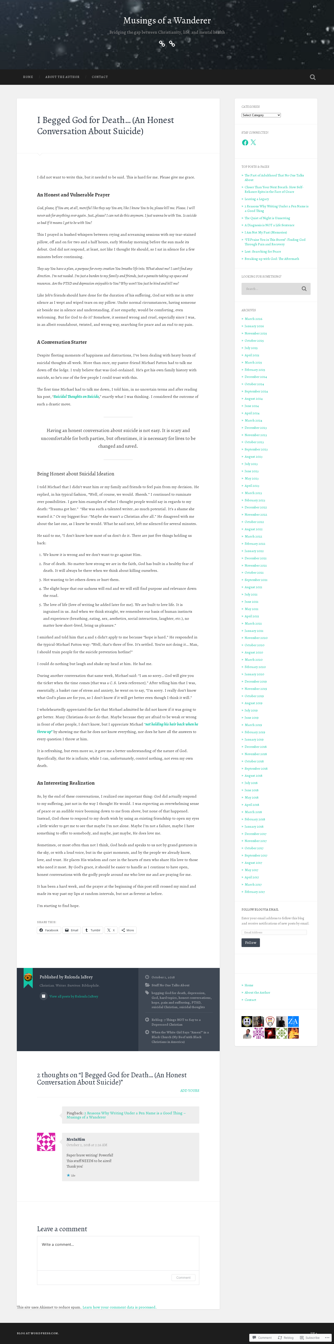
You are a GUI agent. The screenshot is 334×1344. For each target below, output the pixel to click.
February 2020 (255, 666)
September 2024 (256, 391)
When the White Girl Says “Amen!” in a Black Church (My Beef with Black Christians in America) (180, 1037)
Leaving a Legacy (257, 198)
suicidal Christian (164, 1007)
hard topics (168, 997)
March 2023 (253, 492)
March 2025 (253, 362)
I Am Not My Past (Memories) (266, 232)
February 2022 (255, 543)
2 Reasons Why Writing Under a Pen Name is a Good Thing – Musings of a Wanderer (126, 1115)
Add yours (189, 1090)
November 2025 (256, 333)
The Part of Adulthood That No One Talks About (274, 177)
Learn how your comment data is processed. (119, 1307)
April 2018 (252, 804)
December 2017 (255, 833)
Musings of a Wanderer (167, 20)
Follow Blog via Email (260, 909)
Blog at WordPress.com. (38, 1333)
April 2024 (252, 413)
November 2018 (256, 753)
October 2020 (254, 645)
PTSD (196, 1002)
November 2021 (256, 565)
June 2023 (252, 471)
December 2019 (256, 681)
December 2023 (256, 427)
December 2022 (256, 507)
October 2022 (254, 521)
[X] (253, 142)
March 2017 (253, 884)
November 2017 (256, 840)
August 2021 (253, 587)
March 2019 (253, 724)
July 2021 (251, 594)
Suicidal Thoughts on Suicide (76, 396)
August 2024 (254, 398)
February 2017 (255, 891)
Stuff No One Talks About (170, 985)
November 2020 (256, 637)
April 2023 (252, 485)
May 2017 (251, 869)
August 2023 (253, 456)
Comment (183, 1277)
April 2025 (252, 355)
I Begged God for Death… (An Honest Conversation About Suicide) (105, 125)
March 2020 (254, 659)
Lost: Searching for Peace (263, 251)
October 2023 (254, 442)
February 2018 (255, 819)
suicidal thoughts (192, 1007)
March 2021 (253, 623)
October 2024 (254, 384)
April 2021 (252, 616)
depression (195, 992)
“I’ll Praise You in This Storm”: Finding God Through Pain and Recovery (275, 241)
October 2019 (254, 695)
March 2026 (253, 318)
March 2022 (253, 536)
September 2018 (256, 768)
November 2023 (256, 434)
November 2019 (256, 688)
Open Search (312, 77)
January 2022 (254, 550)
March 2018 (253, 811)
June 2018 (252, 790)
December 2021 (256, 558)
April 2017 (252, 877)
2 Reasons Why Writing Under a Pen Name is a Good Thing (277, 208)
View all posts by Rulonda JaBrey (73, 996)
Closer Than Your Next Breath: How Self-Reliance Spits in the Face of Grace (274, 189)
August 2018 (253, 775)
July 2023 (251, 463)
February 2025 (255, 369)
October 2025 (254, 340)
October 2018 (254, 761)
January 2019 (254, 739)
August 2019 (253, 703)
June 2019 (252, 717)
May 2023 (252, 478)
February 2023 (255, 500)
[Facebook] (245, 142)
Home (28, 77)
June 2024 (252, 405)
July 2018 (251, 782)
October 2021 (254, 572)
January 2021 (254, 630)
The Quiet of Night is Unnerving (267, 218)
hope (155, 1002)
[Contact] (172, 43)
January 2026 (254, 326)
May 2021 (251, 608)
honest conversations (195, 997)
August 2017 (253, 862)
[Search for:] (276, 289)
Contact (100, 77)
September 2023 (256, 449)
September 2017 (256, 855)
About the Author (62, 77)
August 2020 (254, 652)
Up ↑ (314, 1333)
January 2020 (254, 674)
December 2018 (256, 746)
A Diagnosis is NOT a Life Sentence (269, 225)
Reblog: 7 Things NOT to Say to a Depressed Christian (176, 1022)
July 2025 (251, 347)
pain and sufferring (175, 1002)
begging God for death (169, 992)
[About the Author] (162, 43)
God (155, 997)
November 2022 (256, 514)
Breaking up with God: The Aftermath (272, 258)
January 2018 (254, 826)
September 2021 (256, 579)
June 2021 (251, 601)
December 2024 (256, 376)
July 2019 (251, 710)
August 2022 (254, 529)
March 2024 (253, 420)
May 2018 (252, 797)
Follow (250, 942)
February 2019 (255, 732)
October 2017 (254, 848)
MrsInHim (76, 1139)
